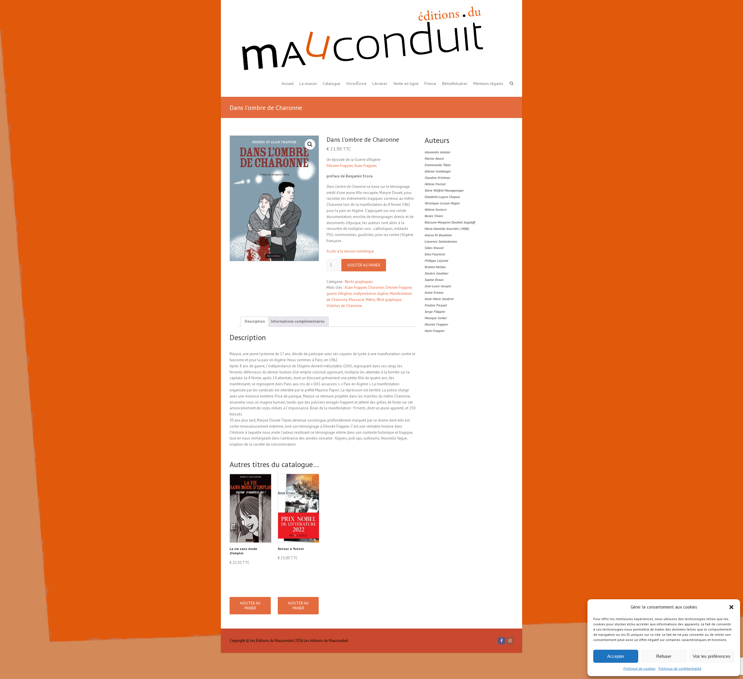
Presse (430, 83)
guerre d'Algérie (339, 293)
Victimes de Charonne (344, 305)
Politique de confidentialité (680, 668)
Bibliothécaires (455, 83)
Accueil (288, 83)
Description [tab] (255, 321)
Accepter (615, 656)
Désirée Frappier (340, 165)
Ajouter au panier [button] (250, 606)
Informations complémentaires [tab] (297, 321)
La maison (308, 83)
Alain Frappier (365, 165)
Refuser (663, 656)
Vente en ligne (406, 83)
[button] (731, 607)
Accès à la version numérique (350, 251)
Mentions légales (488, 83)
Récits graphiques (359, 281)
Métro (370, 299)
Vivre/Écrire (356, 83)
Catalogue (331, 83)
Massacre (356, 299)
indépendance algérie (370, 293)
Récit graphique (389, 299)
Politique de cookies (639, 668)
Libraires (379, 83)
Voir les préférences (712, 656)
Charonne (376, 287)
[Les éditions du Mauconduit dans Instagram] (509, 640)
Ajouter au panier (363, 265)
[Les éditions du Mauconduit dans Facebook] (501, 640)
